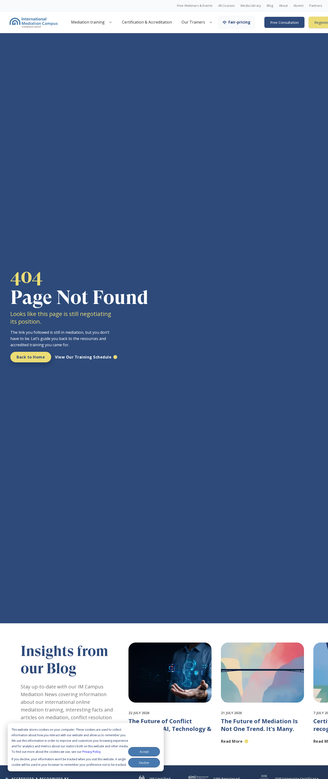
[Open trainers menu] (211, 22)
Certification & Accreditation (147, 22)
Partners (315, 6)
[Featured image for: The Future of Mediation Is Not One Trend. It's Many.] (262, 707)
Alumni (298, 6)
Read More (139, 741)
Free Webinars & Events (195, 6)
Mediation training (88, 22)
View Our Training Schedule (83, 357)
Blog (270, 6)
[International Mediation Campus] (34, 22)
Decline (144, 763)
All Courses (226, 6)
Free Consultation (284, 22)
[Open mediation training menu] (110, 22)
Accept (144, 752)
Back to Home (31, 357)
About (283, 6)
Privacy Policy (91, 752)
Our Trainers (193, 22)
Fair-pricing (239, 22)
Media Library (251, 6)
